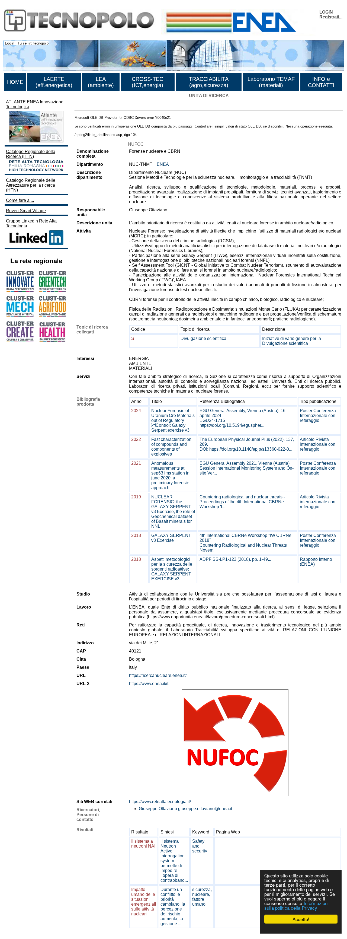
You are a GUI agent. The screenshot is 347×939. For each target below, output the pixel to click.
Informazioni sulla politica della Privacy (296, 905)
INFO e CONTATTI (321, 82)
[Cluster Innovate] (20, 290)
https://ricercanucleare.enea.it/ (158, 675)
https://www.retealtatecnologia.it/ (160, 801)
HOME (15, 82)
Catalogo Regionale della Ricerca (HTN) (30, 154)
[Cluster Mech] (20, 315)
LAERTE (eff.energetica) (54, 82)
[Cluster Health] (52, 341)
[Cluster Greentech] (52, 290)
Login (9, 43)
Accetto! (301, 919)
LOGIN (326, 12)
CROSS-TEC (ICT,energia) (147, 82)
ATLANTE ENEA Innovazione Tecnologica (34, 104)
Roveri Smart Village (26, 210)
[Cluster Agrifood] (52, 315)
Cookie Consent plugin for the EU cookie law (300, 928)
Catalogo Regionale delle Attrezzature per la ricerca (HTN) (30, 185)
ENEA (163, 164)
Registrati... (330, 17)
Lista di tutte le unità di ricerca (103, 105)
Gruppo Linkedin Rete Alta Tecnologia (31, 223)
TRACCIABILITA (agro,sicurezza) (209, 82)
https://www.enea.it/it (148, 683)
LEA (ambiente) (101, 82)
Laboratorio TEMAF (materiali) (271, 82)
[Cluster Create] (20, 340)
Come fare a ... (20, 200)
